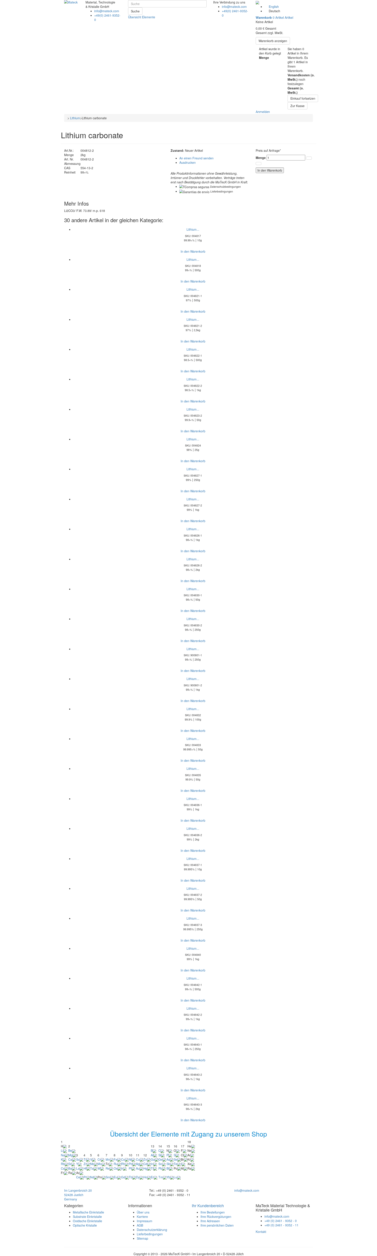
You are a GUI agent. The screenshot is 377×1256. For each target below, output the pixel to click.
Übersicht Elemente (141, 17)
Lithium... (193, 229)
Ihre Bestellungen (212, 1212)
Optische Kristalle (85, 1225)
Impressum (144, 1221)
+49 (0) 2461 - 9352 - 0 (280, 1221)
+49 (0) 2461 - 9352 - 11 (281, 1225)
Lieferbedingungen (221, 191)
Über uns (143, 1212)
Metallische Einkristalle (88, 1212)
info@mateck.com (106, 11)
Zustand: (177, 150)
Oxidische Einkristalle (87, 1221)
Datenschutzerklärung (152, 1229)
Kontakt (261, 1231)
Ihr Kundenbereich (208, 1205)
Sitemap (142, 1238)
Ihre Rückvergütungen (215, 1216)
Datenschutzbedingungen (225, 186)
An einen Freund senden (196, 158)
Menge (261, 157)
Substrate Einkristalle (87, 1216)
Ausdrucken (187, 162)
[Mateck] (73, 7)
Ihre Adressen (210, 1221)
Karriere (142, 1216)
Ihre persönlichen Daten (217, 1225)
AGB (140, 1225)
